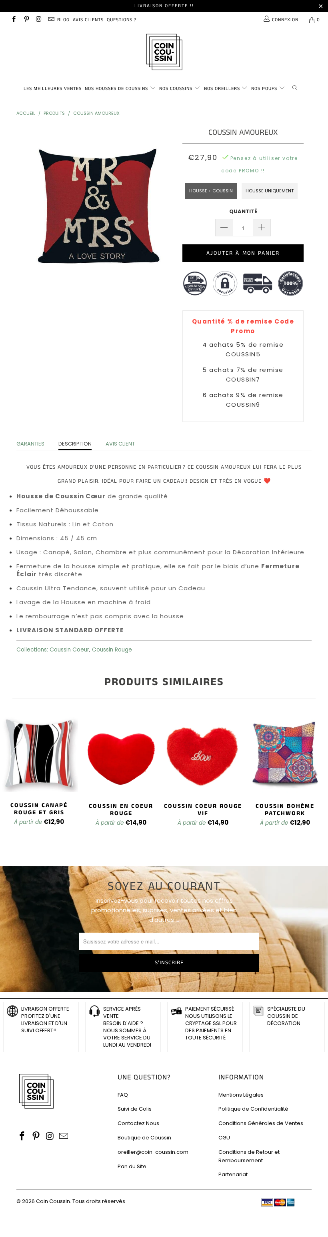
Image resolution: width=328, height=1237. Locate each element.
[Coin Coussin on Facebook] (13, 19)
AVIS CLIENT (120, 444)
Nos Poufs (264, 88)
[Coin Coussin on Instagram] (38, 19)
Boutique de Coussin (144, 1137)
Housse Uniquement (270, 191)
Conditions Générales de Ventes (260, 1123)
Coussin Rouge (112, 649)
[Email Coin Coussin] (51, 19)
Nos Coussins (175, 88)
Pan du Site (132, 1166)
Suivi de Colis (135, 1109)
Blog (63, 19)
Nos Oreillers (222, 88)
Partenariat (233, 1174)
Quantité (243, 211)
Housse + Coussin (211, 191)
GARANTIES (30, 444)
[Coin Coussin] (164, 53)
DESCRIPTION (75, 444)
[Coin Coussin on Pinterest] (25, 19)
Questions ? (121, 19)
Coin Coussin (53, 1201)
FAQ (123, 1095)
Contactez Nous (138, 1123)
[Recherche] (296, 87)
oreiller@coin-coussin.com (153, 1152)
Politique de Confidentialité (253, 1109)
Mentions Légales (241, 1095)
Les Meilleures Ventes (53, 88)
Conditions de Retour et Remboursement (249, 1156)
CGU (224, 1137)
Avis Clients (88, 19)
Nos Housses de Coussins (116, 88)
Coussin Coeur (69, 649)
